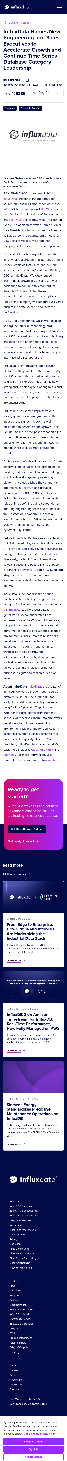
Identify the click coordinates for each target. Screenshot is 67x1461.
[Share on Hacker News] (23, 93)
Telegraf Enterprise (20, 1220)
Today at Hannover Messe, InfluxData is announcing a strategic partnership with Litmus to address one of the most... (33, 948)
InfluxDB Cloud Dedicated (24, 1216)
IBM (50, 749)
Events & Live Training (22, 1309)
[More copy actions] (58, 94)
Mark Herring (11, 80)
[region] (33, 1438)
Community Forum (20, 1319)
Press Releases (30, 108)
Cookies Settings (33, 1456)
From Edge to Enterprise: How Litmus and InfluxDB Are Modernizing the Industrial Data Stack (30, 931)
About (13, 1365)
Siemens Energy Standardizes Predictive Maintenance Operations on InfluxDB (32, 1112)
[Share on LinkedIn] (18, 93)
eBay (43, 749)
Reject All (33, 1449)
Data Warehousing (20, 1263)
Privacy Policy (47, 1434)
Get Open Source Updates (27, 829)
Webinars (15, 1300)
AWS (12, 1333)
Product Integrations (21, 1338)
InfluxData (10, 199)
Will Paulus (16, 220)
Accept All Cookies (33, 1441)
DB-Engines (11, 609)
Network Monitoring (21, 1268)
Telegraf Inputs (18, 1343)
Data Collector (18, 1234)
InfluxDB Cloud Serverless (24, 1211)
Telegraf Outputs (19, 1347)
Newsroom (16, 1380)
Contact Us (16, 1384)
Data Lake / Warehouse (23, 1230)
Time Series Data (19, 1249)
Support (14, 1295)
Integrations (16, 1225)
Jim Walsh (47, 209)
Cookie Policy (31, 1434)
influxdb (49, 760)
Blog (12, 1286)
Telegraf (14, 1328)
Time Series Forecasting (23, 1258)
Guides (14, 1281)
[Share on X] (13, 93)
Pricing (13, 1239)
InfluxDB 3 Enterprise (21, 1206)
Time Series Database (22, 1253)
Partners (14, 1375)
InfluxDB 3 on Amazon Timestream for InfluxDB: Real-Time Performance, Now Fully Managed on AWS (33, 1021)
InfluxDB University (20, 1314)
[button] (58, 7)
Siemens (9, 755)
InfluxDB (14, 1201)
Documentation (18, 1305)
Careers (14, 1370)
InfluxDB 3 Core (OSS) (22, 1324)
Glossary (14, 1352)
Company (10, 108)
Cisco (35, 749)
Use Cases (16, 1244)
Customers (16, 1290)
